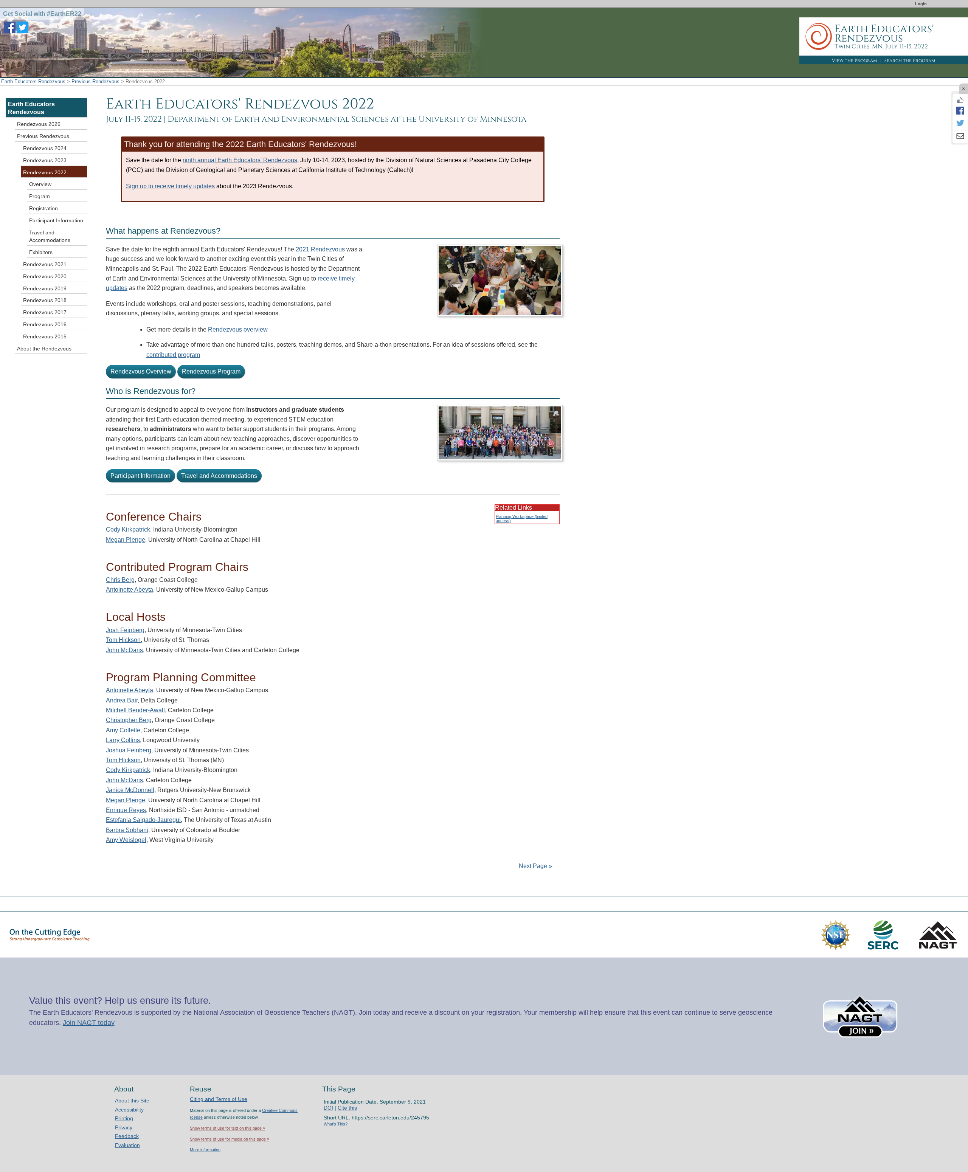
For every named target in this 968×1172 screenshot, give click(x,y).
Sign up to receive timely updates (170, 186)
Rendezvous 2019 (45, 288)
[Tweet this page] (960, 123)
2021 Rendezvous (320, 249)
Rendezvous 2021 (45, 264)
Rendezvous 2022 (45, 172)
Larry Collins (123, 740)
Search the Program (909, 60)
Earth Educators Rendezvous (33, 81)
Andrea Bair (122, 700)
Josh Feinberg (125, 630)
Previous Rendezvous (95, 81)
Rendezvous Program (211, 371)
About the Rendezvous (44, 349)
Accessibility (129, 1110)
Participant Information (140, 476)
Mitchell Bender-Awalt (135, 710)
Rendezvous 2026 (38, 124)
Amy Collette (123, 730)
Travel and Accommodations (219, 476)
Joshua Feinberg (128, 750)
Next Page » (534, 866)
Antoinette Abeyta (129, 589)
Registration (43, 208)
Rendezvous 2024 (45, 148)
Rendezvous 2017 (45, 312)
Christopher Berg (129, 720)
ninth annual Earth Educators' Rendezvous (240, 160)
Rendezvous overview (238, 329)
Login (921, 4)
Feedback (127, 1136)
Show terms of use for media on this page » (229, 1139)
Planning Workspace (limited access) (522, 518)
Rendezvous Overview (140, 371)
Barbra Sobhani (127, 830)
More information (205, 1149)
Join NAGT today (89, 1022)
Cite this (347, 1108)
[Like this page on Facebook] (960, 100)
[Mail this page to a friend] (960, 136)
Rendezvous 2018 (45, 300)
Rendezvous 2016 (45, 324)
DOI (328, 1108)
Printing (124, 1118)
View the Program (854, 60)
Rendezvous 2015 (45, 336)
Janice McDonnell (130, 790)
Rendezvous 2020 (45, 276)
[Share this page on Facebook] (960, 110)
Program (39, 196)
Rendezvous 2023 (45, 160)
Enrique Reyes (126, 810)
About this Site (132, 1101)
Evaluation (127, 1145)
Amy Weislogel (126, 840)
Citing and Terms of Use (218, 1099)
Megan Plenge (125, 539)
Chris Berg (120, 580)
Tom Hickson (123, 640)
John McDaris (124, 650)
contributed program (173, 355)
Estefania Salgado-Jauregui (143, 820)
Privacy (123, 1127)
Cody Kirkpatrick (128, 529)
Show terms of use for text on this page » (227, 1128)
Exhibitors (41, 252)
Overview (40, 184)
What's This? (335, 1124)
